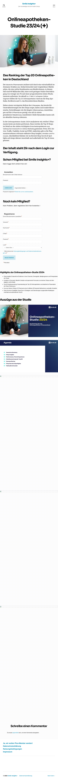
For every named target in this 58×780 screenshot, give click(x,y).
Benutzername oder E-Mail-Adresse (12, 174)
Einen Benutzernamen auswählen (12, 216)
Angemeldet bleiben (20, 188)
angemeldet (15, 732)
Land (4, 245)
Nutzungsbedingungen (12, 749)
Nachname (6, 227)
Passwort (5, 180)
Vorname (6, 222)
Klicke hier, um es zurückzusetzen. (24, 191)
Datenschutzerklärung (12, 746)
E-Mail (5, 233)
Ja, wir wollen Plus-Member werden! (18, 743)
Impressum (7, 752)
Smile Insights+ (29, 4)
